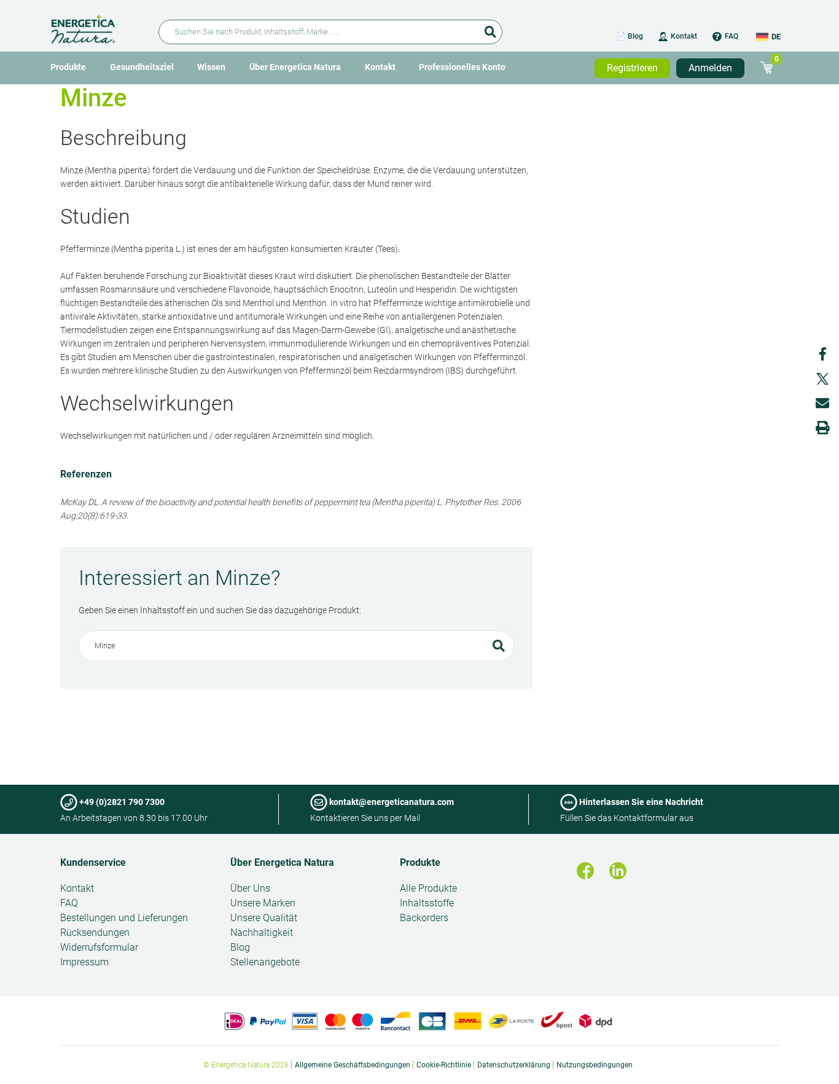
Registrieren (632, 68)
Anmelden (710, 68)
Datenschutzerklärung (513, 1065)
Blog (240, 947)
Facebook (822, 354)
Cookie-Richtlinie (443, 1065)
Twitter (822, 378)
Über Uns (250, 888)
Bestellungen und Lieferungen (124, 918)
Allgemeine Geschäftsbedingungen (352, 1065)
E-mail (822, 403)
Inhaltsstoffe (427, 903)
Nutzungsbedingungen (594, 1065)
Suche (490, 27)
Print (822, 427)
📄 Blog (630, 36)
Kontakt (684, 36)
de (776, 36)
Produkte (68, 67)
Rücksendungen (95, 932)
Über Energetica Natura (295, 67)
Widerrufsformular (99, 947)
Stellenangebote (265, 962)
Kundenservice (93, 862)
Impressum (84, 962)
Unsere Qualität (263, 918)
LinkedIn (617, 870)
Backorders (424, 918)
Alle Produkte (428, 888)
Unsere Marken (262, 903)
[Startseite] (97, 27)
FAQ (731, 36)
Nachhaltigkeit (261, 932)
